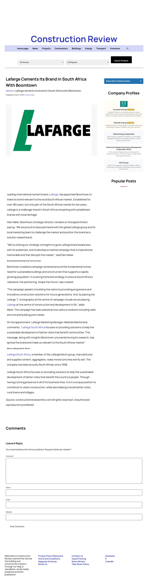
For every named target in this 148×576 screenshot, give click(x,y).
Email (8, 500)
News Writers (78, 561)
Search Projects (121, 61)
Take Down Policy (80, 564)
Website (9, 512)
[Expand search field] (127, 48)
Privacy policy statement (50, 556)
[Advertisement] (74, 16)
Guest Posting (79, 558)
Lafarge (53, 194)
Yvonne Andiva (29, 95)
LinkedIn (109, 561)
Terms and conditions (49, 558)
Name (8, 487)
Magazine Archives (47, 561)
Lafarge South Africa (33, 327)
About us (42, 564)
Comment (10, 456)
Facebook (110, 556)
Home (9, 90)
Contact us (77, 556)
